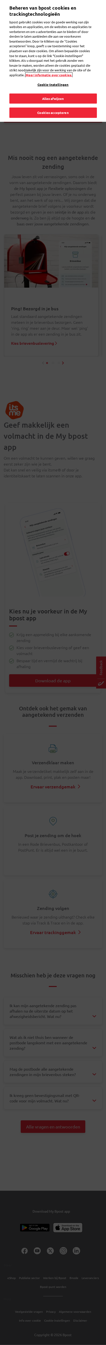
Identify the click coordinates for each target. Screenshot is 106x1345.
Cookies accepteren (53, 112)
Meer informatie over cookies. (49, 75)
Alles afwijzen (53, 98)
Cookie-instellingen (53, 84)
